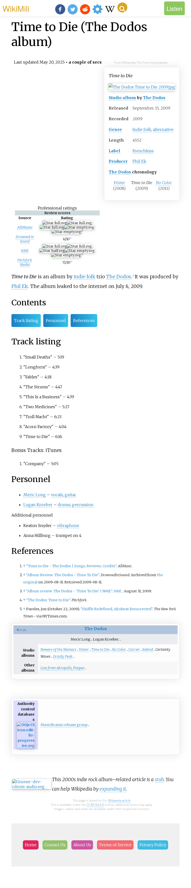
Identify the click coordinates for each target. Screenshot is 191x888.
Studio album (122, 97)
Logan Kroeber (37, 504)
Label (114, 150)
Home (31, 844)
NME (25, 250)
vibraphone (68, 525)
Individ (147, 649)
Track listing (26, 320)
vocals (57, 494)
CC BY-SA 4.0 (95, 805)
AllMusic (25, 227)
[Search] (122, 7)
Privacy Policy (153, 844)
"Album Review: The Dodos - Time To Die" (62, 575)
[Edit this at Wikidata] (26, 745)
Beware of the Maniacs (58, 649)
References (84, 320)
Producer (118, 161)
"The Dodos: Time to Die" (48, 600)
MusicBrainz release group (64, 725)
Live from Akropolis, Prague (62, 668)
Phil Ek (139, 161)
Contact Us (55, 844)
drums (64, 504)
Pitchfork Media (24, 262)
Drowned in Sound (25, 239)
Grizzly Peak (63, 656)
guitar (70, 494)
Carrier (134, 649)
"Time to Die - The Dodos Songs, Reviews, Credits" (71, 566)
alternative (163, 129)
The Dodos (154, 97)
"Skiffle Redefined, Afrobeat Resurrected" (116, 609)
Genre (115, 129)
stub (159, 779)
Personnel (56, 320)
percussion (83, 504)
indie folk (84, 277)
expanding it (112, 789)
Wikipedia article (119, 800)
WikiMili (15, 8)
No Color (164, 182)
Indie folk (142, 129)
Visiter (119, 182)
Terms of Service (115, 844)
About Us (82, 844)
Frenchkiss (143, 150)
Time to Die (100, 649)
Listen (174, 8)
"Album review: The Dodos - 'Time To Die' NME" (69, 591)
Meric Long (34, 494)
